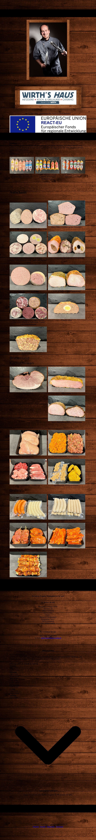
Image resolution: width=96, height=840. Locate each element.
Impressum (59, 827)
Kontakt (42, 827)
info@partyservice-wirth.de (51, 638)
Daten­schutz (51, 827)
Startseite (36, 827)
